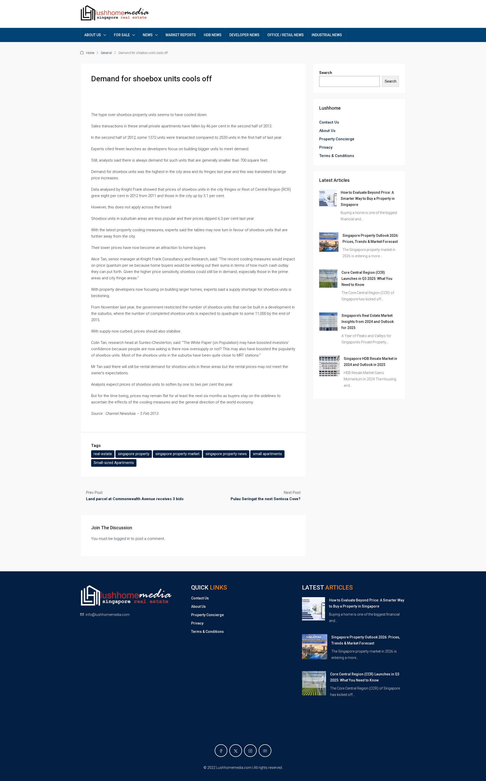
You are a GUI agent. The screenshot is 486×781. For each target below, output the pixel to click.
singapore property (133, 454)
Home (90, 53)
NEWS (148, 35)
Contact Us (329, 122)
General (106, 53)
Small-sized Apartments (114, 462)
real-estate (103, 454)
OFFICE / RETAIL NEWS (285, 35)
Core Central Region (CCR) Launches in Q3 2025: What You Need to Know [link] (366, 278)
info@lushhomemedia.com (108, 615)
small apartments (267, 454)
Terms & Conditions (336, 155)
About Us (327, 130)
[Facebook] (221, 750)
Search (325, 72)
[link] (328, 198)
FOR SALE (122, 35)
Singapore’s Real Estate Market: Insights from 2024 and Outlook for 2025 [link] (367, 322)
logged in (122, 538)
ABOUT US (92, 35)
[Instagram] (250, 750)
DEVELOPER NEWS (244, 35)
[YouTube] (265, 750)
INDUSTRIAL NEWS (327, 35)
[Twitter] (235, 750)
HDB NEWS (212, 35)
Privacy (325, 147)
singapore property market (177, 454)
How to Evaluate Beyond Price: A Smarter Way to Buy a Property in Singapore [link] (368, 198)
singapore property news (226, 454)
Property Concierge (336, 139)
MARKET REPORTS (181, 35)
